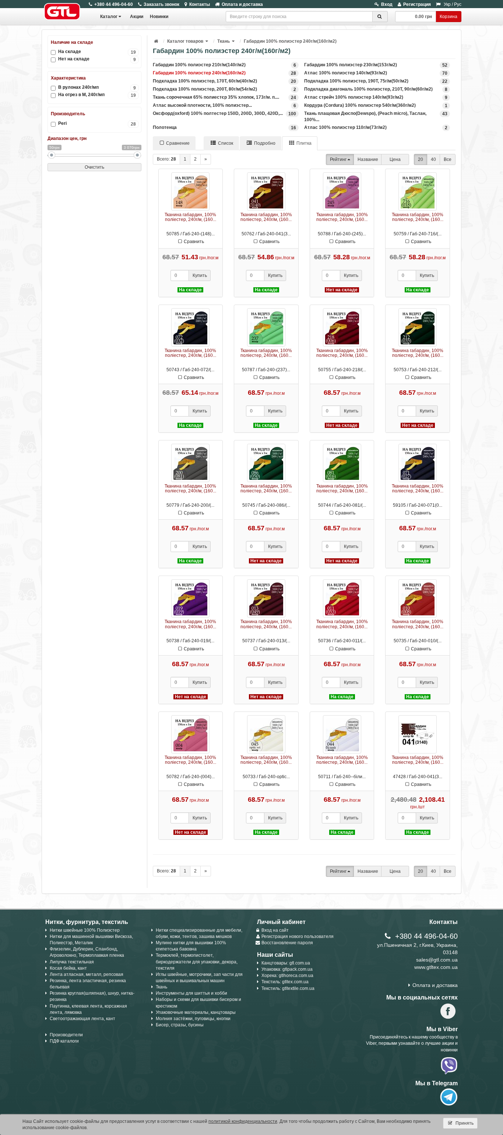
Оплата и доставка (242, 4)
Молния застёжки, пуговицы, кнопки (193, 1018)
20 (420, 159)
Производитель (68, 113)
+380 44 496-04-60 (113, 4)
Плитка (304, 143)
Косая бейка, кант (68, 968)
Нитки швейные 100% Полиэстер (85, 930)
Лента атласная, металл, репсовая (86, 974)
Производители (66, 1034)
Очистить (94, 167)
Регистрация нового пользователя (297, 936)
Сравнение (178, 143)
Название (368, 159)
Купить (200, 275)
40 (433, 159)
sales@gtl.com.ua (437, 960)
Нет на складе (97, 59)
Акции (136, 16)
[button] (207, 41)
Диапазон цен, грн (67, 138)
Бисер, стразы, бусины (180, 1024)
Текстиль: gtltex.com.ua (285, 981)
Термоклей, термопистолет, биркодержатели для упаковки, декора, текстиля (197, 961)
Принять (464, 1123)
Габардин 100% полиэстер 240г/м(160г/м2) (290, 41)
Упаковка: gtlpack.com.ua (287, 969)
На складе (97, 52)
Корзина (448, 16)
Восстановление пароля (287, 942)
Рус (457, 4)
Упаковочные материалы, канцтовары (196, 1012)
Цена (395, 159)
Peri (97, 123)
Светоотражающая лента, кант (82, 1018)
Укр (447, 4)
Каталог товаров (185, 41)
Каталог (108, 16)
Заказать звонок (161, 4)
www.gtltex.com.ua (436, 967)
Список (225, 143)
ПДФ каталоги (64, 1041)
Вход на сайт (275, 930)
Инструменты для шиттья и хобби (191, 993)
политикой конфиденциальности (242, 1121)
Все (447, 159)
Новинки (159, 16)
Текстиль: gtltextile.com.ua (287, 988)
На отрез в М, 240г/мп (97, 95)
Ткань (223, 41)
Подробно (264, 143)
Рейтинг (338, 159)
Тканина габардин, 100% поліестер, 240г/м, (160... (190, 217)
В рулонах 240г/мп (97, 87)
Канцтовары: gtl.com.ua (285, 963)
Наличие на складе (72, 42)
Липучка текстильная (72, 961)
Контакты (199, 4)
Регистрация (417, 4)
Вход (387, 4)
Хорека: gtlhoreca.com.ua (287, 975)
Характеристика (68, 78)
